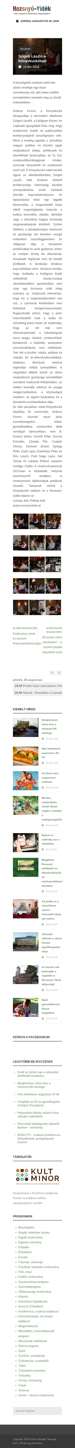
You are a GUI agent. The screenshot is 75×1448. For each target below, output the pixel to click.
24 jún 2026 (52, 957)
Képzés (23, 1296)
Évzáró (22, 1257)
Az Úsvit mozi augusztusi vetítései (50, 777)
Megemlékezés (28, 1326)
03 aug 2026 (52, 825)
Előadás (23, 1247)
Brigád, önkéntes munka (34, 1232)
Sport (21, 1350)
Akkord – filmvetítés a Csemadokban (38, 692)
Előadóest (24, 1252)
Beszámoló (25, 49)
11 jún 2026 (51, 1018)
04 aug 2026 (52, 787)
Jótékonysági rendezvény (34, 1291)
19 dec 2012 (31, 66)
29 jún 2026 (52, 924)
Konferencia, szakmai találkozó (38, 1311)
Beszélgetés (26, 1227)
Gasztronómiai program (33, 1281)
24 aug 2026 (52, 739)
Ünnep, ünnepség (30, 1380)
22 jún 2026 (52, 990)
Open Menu (58, 9)
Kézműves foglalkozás (33, 1301)
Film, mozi (25, 1271)
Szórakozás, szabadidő (33, 1360)
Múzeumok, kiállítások (32, 1341)
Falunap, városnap (30, 1262)
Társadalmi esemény (32, 1370)
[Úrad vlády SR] (37, 1176)
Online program (28, 1345)
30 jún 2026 (52, 891)
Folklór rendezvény (30, 1276)
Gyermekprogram (29, 1286)
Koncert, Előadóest (30, 1306)
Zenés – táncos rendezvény (36, 1395)
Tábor (22, 1365)
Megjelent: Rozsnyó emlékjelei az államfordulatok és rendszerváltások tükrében (52, 872)
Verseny (23, 1390)
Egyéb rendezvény (30, 1237)
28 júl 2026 (51, 849)
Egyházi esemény (30, 1242)
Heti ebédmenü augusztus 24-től (51, 753)
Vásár (22, 1385)
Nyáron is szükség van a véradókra (51, 839)
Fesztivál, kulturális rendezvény (38, 1267)
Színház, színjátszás (31, 1355)
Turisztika (24, 1375)
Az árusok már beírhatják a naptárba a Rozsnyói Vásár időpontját (51, 976)
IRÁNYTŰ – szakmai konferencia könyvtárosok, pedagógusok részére (38, 1138)
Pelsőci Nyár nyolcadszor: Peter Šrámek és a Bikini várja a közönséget (38, 685)
